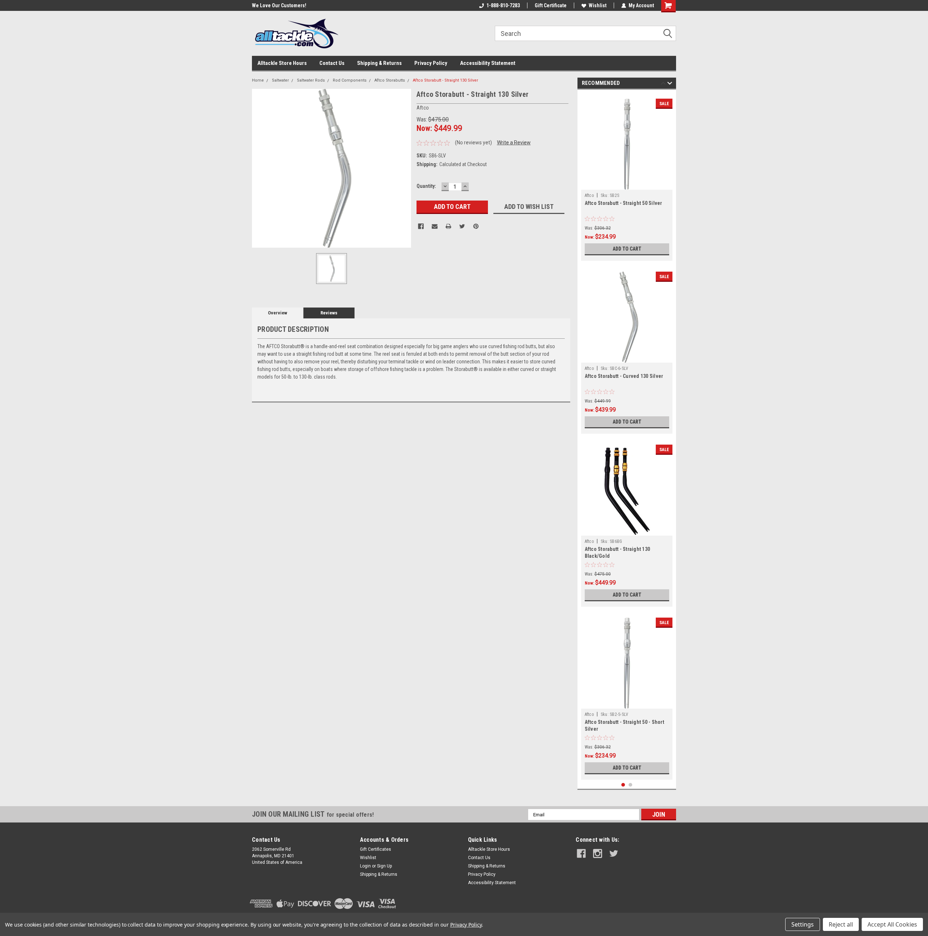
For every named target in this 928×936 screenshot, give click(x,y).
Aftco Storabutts (389, 80)
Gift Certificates (375, 849)
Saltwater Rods (311, 80)
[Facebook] (421, 226)
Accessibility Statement (487, 63)
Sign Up (384, 866)
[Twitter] (462, 226)
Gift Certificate (551, 5)
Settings (802, 924)
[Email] (435, 226)
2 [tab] (631, 785)
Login (365, 866)
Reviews (328, 313)
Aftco (589, 195)
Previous (663, 84)
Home (258, 80)
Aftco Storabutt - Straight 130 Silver (445, 80)
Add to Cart (627, 249)
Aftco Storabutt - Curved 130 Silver (624, 376)
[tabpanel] (627, 177)
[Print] (448, 226)
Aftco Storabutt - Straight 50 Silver (623, 203)
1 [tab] (623, 785)
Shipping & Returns (379, 63)
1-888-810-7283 (503, 5)
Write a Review (514, 142)
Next (669, 84)
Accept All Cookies (892, 924)
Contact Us (331, 63)
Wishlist (597, 5)
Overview (277, 313)
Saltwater (280, 80)
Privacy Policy (430, 63)
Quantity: (426, 186)
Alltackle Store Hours (282, 63)
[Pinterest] (476, 226)
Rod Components (349, 80)
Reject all (841, 924)
